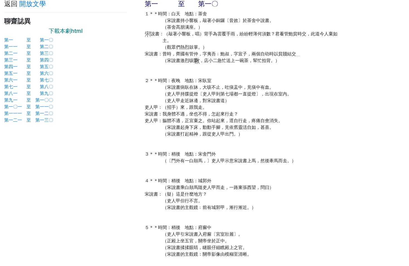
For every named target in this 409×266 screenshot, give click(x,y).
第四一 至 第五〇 (28, 66)
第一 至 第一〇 (28, 40)
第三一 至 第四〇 (28, 60)
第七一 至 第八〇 (28, 86)
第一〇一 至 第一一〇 (28, 106)
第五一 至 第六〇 (28, 73)
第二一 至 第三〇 (28, 53)
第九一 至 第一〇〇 (28, 100)
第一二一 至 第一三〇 (28, 120)
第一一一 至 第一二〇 (28, 113)
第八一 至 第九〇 (28, 93)
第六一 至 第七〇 (28, 80)
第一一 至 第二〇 (28, 46)
